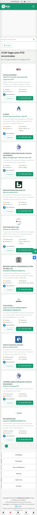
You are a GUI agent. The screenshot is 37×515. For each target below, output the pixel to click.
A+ (29, 1)
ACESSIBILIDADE (15, 1)
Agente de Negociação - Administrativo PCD (17, 157)
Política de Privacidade (10, 508)
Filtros (8, 45)
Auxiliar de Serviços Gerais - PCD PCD (15, 116)
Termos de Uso (23, 508)
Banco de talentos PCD (10, 192)
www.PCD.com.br (19, 502)
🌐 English (18, 506)
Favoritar (10, 98)
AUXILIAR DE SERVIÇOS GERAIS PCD (14, 271)
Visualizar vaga (25, 98)
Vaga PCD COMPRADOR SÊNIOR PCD (14, 421)
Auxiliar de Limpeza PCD (11, 229)
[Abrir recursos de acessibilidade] (34, 251)
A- (27, 1)
